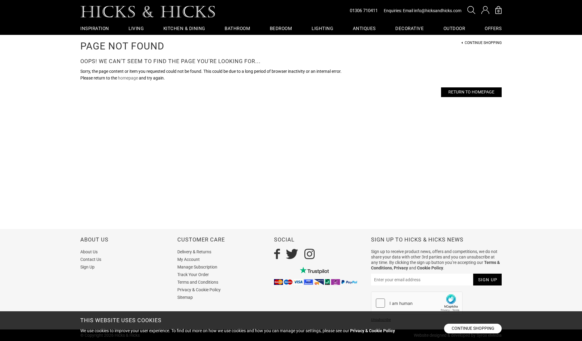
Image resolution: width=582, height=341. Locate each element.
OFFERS (493, 28)
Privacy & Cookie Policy (199, 289)
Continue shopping (473, 328)
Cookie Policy (430, 267)
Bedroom (281, 28)
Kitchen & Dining (184, 28)
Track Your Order (193, 274)
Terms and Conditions (197, 282)
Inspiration (94, 28)
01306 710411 (364, 10)
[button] (471, 10)
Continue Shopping (483, 43)
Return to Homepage (471, 91)
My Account (188, 259)
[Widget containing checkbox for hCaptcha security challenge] (417, 303)
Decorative (409, 28)
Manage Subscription (197, 267)
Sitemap (185, 297)
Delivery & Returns (194, 251)
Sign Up (87, 267)
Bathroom (237, 28)
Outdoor (454, 28)
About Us (89, 251)
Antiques (364, 28)
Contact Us (90, 259)
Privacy (401, 267)
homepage (128, 78)
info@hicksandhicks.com (437, 10)
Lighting (322, 28)
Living (136, 28)
